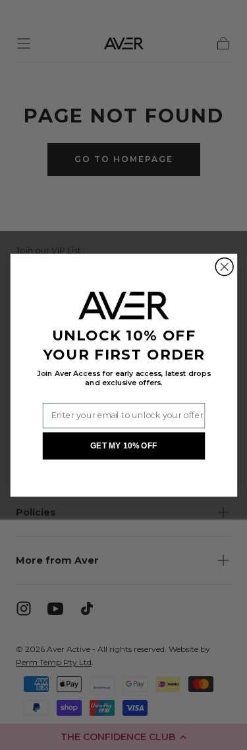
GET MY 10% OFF (123, 445)
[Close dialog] (224, 266)
